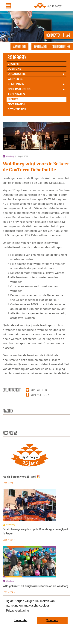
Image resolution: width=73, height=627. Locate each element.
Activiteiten (17, 109)
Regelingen (16, 84)
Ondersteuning (19, 89)
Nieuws (13, 99)
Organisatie (16, 74)
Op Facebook (40, 395)
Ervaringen (16, 104)
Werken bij (15, 79)
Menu (8, 5)
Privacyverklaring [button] (17, 610)
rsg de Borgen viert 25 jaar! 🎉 (21, 477)
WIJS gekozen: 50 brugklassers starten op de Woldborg (35, 586)
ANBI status (16, 94)
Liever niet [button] (20, 620)
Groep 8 (13, 64)
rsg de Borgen (17, 57)
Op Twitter (39, 390)
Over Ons (14, 69)
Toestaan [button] (52, 620)
